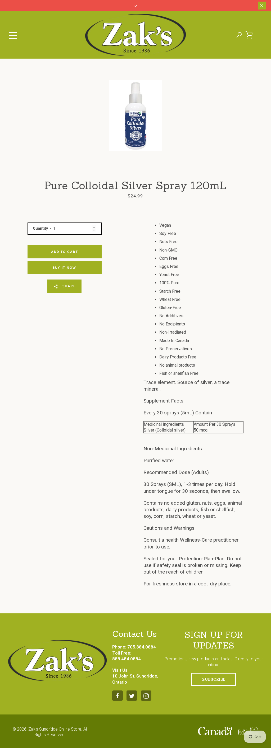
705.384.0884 (141, 647)
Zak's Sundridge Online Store (54, 729)
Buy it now (64, 267)
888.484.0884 (126, 658)
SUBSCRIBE (213, 679)
